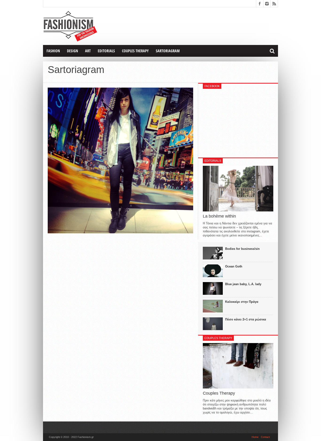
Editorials (106, 50)
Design (72, 50)
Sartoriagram (168, 50)
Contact (265, 437)
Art (88, 50)
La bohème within (219, 216)
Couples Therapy (135, 50)
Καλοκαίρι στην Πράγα (241, 301)
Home (255, 437)
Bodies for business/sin (242, 249)
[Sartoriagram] (120, 232)
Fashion (53, 50)
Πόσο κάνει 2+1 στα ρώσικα (245, 319)
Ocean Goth (233, 266)
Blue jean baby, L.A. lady (243, 284)
